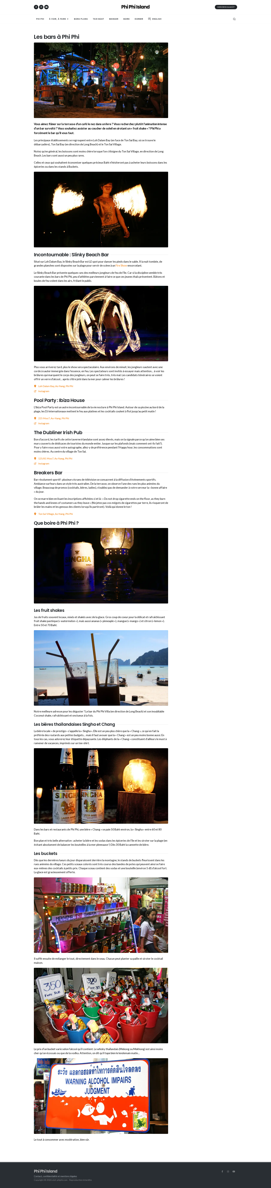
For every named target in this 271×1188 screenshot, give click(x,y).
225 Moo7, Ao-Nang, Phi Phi (53, 418)
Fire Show (121, 265)
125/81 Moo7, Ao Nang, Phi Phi (55, 458)
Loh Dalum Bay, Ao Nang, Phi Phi (55, 386)
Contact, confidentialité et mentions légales (55, 1176)
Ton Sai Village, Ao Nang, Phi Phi (55, 513)
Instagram (43, 391)
